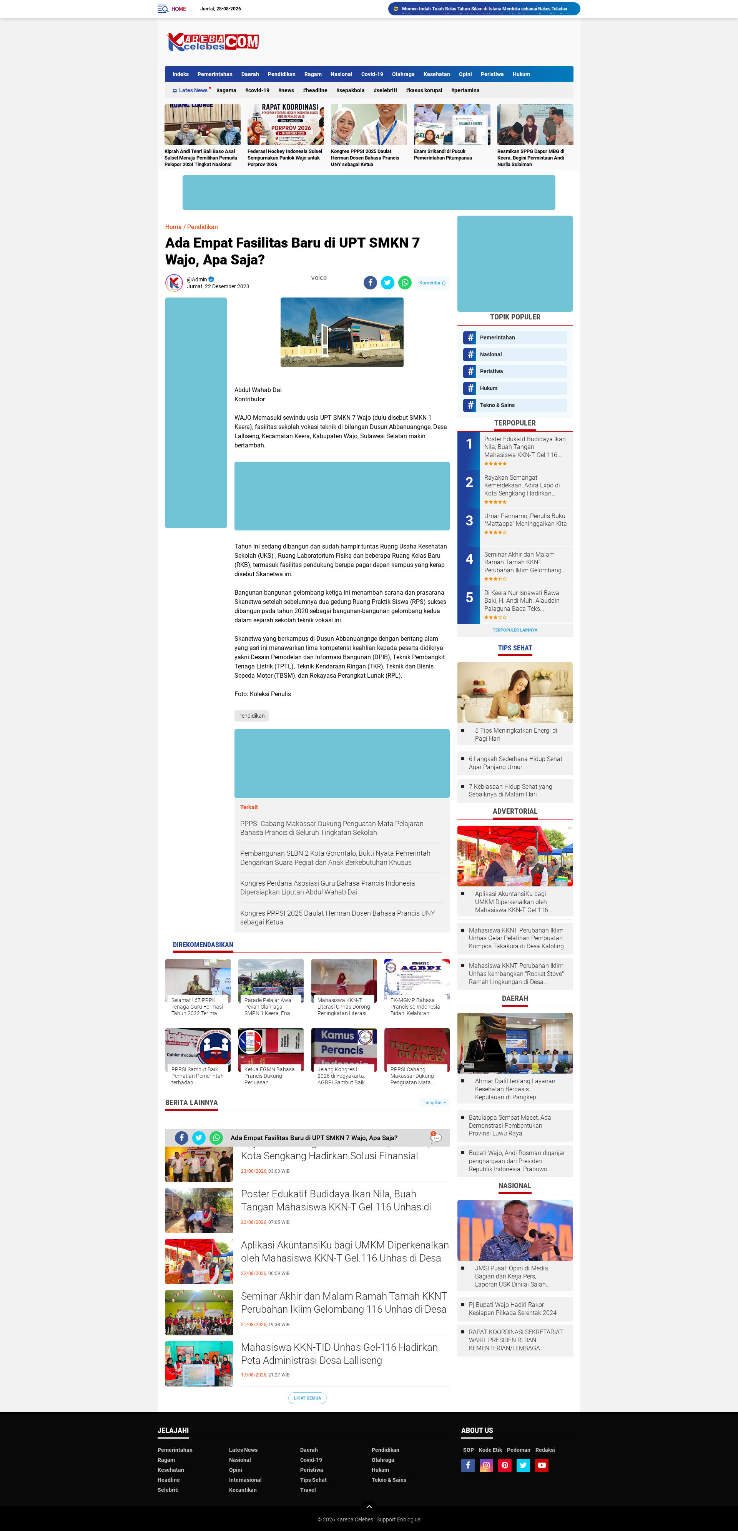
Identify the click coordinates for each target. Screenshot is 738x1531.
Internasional (245, 1480)
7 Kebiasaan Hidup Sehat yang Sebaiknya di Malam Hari (510, 790)
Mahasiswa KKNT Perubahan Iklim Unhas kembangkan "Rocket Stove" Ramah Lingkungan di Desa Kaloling (516, 974)
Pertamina (467, 90)
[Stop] (332, 278)
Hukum (521, 74)
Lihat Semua (307, 1398)
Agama (227, 90)
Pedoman (518, 1450)
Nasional (341, 74)
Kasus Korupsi (425, 90)
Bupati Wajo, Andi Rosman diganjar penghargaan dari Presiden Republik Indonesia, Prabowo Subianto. (517, 1161)
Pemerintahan (215, 74)
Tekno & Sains (497, 405)
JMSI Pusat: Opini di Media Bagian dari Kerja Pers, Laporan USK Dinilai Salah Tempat (511, 1276)
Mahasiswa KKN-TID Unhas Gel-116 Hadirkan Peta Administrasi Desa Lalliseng (339, 1353)
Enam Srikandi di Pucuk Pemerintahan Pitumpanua (443, 154)
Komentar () (432, 283)
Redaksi (545, 1450)
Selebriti (387, 90)
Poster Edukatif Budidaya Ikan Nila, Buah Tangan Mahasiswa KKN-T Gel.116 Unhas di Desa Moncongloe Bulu (336, 1207)
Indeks (181, 74)
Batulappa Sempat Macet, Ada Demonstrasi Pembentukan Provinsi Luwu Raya (510, 1125)
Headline (316, 90)
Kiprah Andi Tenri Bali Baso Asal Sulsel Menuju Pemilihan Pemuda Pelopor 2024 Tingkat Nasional (201, 157)
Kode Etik (490, 1450)
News (287, 90)
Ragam (313, 74)
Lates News (193, 90)
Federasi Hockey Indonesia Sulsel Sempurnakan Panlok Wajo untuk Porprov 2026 (285, 157)
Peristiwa (492, 74)
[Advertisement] (433, 42)
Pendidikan (282, 74)
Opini (465, 74)
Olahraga (403, 74)
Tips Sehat (313, 1480)
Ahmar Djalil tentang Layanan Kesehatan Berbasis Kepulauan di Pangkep (515, 1089)
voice (318, 277)
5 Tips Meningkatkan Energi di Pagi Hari (516, 734)
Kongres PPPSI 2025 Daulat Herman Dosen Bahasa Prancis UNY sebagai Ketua (365, 157)
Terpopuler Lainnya (515, 630)
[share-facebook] (370, 282)
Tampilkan (434, 1102)
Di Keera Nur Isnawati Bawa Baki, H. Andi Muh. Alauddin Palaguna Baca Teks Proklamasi (487, 9)
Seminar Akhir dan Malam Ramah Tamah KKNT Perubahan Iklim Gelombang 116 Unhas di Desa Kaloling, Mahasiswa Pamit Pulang (344, 1309)
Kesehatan (437, 74)
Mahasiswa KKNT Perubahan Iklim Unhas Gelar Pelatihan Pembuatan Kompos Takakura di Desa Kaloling (516, 938)
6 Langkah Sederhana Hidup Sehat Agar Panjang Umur (515, 763)
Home (178, 9)
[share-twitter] (387, 282)
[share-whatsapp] (405, 282)
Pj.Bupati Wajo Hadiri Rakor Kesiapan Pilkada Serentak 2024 (513, 1309)
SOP (468, 1450)
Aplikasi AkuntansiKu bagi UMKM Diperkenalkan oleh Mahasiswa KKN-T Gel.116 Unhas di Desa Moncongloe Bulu (345, 1258)
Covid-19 (372, 74)
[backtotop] (369, 1508)
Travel (308, 1490)
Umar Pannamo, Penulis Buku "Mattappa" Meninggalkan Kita (525, 520)
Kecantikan (243, 1490)
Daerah (250, 74)
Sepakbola (352, 90)
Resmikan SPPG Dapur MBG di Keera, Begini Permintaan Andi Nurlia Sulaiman (530, 157)
